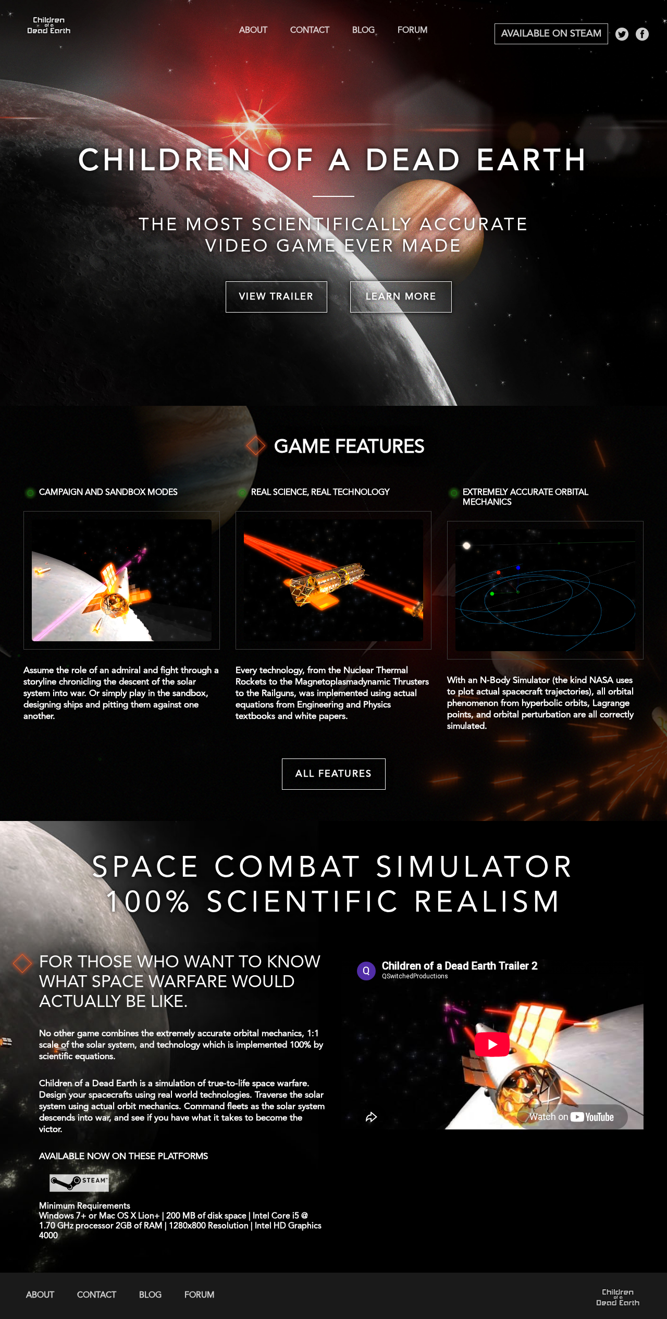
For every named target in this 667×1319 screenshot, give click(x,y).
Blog (363, 31)
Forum (413, 31)
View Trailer (276, 297)
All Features (333, 774)
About (253, 31)
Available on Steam (551, 34)
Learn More (401, 297)
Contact (309, 31)
